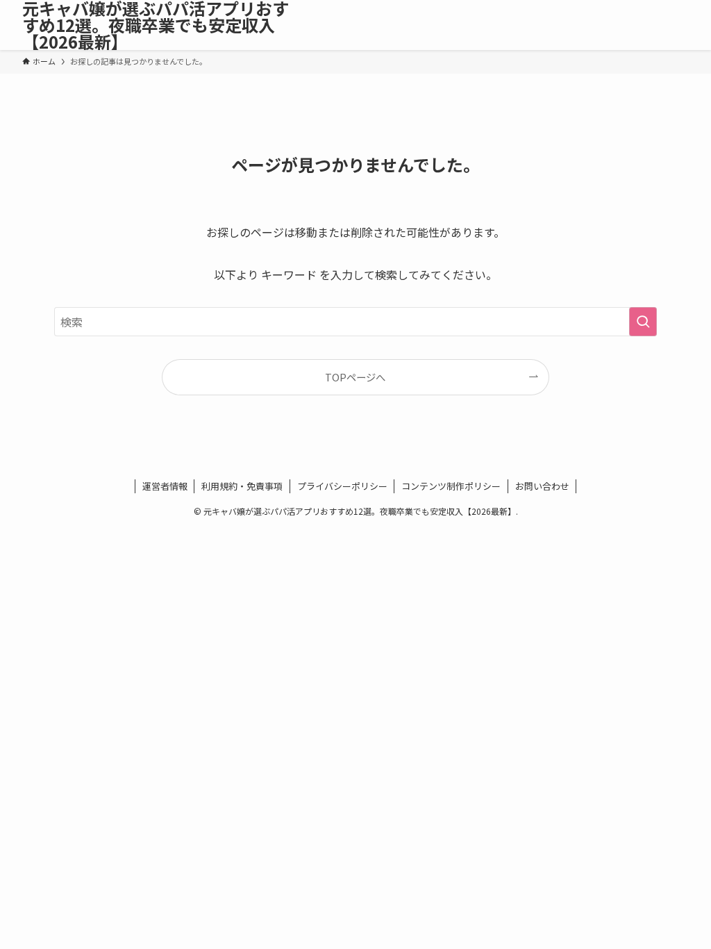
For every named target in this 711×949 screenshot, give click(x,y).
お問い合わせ (542, 486)
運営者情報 (164, 486)
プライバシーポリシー (342, 486)
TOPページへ (355, 377)
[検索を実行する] (643, 321)
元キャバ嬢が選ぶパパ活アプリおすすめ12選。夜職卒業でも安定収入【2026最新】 (155, 25)
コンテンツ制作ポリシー (451, 486)
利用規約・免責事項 (242, 486)
